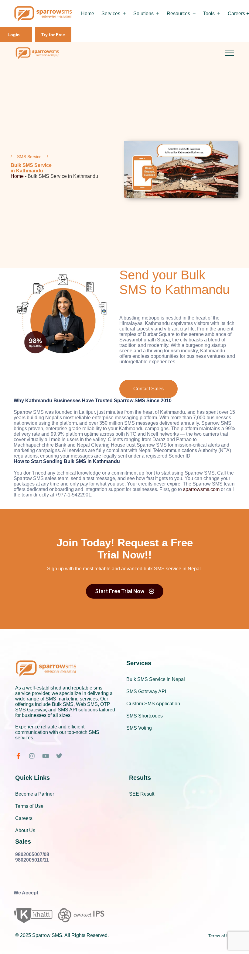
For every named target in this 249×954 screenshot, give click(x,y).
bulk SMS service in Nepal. (173, 568)
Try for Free (53, 34)
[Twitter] (59, 756)
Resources (178, 13)
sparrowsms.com (201, 489)
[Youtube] (46, 756)
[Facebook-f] (18, 756)
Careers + (238, 13)
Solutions (143, 13)
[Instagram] (32, 756)
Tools (209, 13)
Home (87, 13)
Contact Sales (148, 388)
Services (110, 13)
